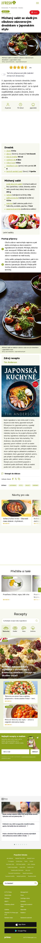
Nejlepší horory (31, 858)
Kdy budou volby (10, 864)
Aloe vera (27, 870)
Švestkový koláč (32, 876)
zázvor (8, 154)
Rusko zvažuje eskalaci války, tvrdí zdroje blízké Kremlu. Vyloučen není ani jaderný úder (20, 815)
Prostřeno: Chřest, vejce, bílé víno (16, 594)
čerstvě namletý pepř (14, 171)
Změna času (19, 861)
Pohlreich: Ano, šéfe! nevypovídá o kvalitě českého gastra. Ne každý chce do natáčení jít (18, 825)
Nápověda (23, 909)
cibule (8, 151)
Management (24, 892)
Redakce (22, 912)
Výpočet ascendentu (28, 873)
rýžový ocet (10, 163)
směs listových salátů (14, 184)
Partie (25, 861)
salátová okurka (12, 198)
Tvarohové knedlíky (10, 876)
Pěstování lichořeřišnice (14, 873)
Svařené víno (30, 867)
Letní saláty (8, 232)
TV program (11, 861)
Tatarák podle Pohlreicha (17, 870)
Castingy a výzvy (25, 898)
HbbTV (6, 901)
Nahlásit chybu (8, 917)
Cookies (6, 909)
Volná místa (7, 895)
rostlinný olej (11, 160)
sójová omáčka (11, 157)
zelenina (9, 203)
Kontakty (22, 901)
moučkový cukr (12, 166)
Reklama (6, 898)
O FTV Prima (8, 892)
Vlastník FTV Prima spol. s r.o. (11, 913)
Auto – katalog (31, 864)
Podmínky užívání (9, 904)
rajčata (8, 195)
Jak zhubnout (10, 858)
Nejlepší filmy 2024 (20, 858)
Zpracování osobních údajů (26, 905)
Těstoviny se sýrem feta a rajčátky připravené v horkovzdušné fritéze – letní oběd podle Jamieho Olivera (20, 698)
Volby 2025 (22, 867)
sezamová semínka (13, 209)
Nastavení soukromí (26, 917)
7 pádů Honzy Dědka (12, 867)
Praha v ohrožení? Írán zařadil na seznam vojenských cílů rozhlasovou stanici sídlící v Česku (19, 835)
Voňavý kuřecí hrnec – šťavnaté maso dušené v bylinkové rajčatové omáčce (15, 520)
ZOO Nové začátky (20, 864)
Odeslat (35, 751)
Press (22, 895)
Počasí (31, 861)
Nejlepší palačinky (21, 876)
